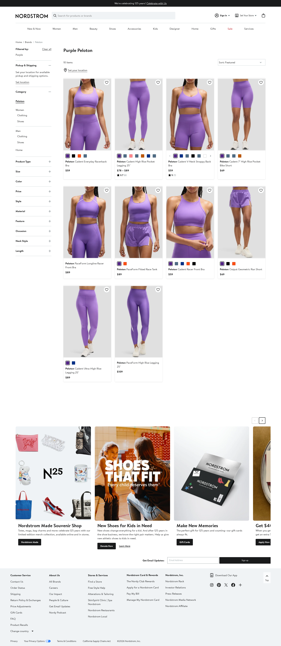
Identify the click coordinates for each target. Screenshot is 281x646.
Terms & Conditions (66, 641)
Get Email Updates (59, 606)
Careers (53, 588)
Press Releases (173, 593)
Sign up (245, 560)
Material (20, 211)
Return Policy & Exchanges (25, 600)
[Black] (73, 156)
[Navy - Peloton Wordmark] (228, 156)
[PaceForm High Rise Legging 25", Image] (138, 321)
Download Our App (226, 575)
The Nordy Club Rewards (141, 581)
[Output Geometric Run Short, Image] (241, 222)
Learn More (124, 546)
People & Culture (58, 600)
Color (19, 181)
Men (75, 28)
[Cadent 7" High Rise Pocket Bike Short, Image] (241, 114)
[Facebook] (233, 585)
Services (249, 28)
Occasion (21, 231)
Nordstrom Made (29, 542)
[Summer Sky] (136, 156)
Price (18, 191)
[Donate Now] (132, 473)
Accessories (134, 28)
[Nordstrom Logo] (32, 16)
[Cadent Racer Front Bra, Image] (190, 222)
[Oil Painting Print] (181, 156)
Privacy (14, 641)
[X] (226, 585)
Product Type (23, 161)
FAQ (13, 618)
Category (21, 91)
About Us (54, 575)
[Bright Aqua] (85, 156)
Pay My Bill (133, 593)
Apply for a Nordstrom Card (143, 587)
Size (18, 171)
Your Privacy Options (34, 641)
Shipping (15, 594)
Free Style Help (96, 588)
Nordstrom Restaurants (101, 610)
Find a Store (95, 581)
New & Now (34, 28)
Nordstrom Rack (174, 581)
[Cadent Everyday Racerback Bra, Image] (87, 114)
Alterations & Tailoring (101, 594)
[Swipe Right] (262, 420)
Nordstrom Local (97, 616)
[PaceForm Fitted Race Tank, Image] (138, 222)
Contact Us (16, 581)
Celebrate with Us (157, 3)
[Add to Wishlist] (107, 82)
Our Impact (55, 594)
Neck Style (22, 241)
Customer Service (20, 575)
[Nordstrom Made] (53, 473)
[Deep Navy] (148, 156)
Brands (28, 42)
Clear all (46, 49)
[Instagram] (212, 585)
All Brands (55, 581)
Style (18, 201)
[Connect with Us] (240, 585)
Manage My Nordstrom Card (143, 600)
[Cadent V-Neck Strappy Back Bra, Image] (190, 114)
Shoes (112, 28)
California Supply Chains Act (97, 641)
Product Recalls (19, 625)
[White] (205, 156)
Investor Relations (175, 587)
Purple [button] (19, 54)
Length (20, 251)
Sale (230, 28)
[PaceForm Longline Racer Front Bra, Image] (87, 222)
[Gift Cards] (211, 473)
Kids (155, 28)
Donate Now (106, 546)
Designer (175, 28)
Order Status (17, 588)
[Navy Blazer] (125, 156)
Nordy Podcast (57, 612)
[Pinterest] (219, 585)
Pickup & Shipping (26, 65)
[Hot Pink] (131, 156)
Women (57, 28)
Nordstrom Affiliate (176, 606)
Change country (19, 631)
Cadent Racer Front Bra (186, 269)
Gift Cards (185, 542)
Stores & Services (98, 575)
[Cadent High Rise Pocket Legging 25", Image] (138, 114)
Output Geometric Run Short (241, 269)
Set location (22, 82)
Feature (20, 221)
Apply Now (264, 542)
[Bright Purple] (67, 156)
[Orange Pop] (79, 156)
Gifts (213, 28)
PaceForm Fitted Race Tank (137, 269)
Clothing (22, 115)
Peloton (20, 101)
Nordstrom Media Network (180, 600)
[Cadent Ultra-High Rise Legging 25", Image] (87, 321)
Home (195, 28)
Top (267, 580)
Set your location (77, 70)
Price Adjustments (20, 606)
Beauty (93, 28)
